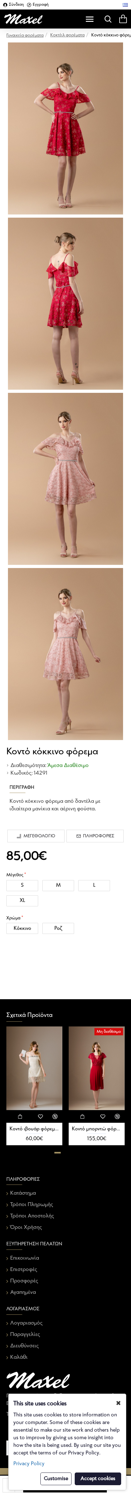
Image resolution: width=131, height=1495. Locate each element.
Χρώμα (13, 918)
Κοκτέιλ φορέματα (67, 35)
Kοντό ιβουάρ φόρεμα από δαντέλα (34, 1129)
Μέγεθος (14, 875)
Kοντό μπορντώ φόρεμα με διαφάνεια (96, 1129)
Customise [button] (56, 1479)
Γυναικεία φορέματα (25, 35)
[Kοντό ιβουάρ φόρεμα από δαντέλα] (34, 1068)
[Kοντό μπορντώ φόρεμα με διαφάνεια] (97, 1068)
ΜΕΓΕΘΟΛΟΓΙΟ (39, 836)
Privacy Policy (29, 1464)
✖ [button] (118, 1403)
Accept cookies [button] (97, 1479)
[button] (57, 1152)
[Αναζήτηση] (106, 19)
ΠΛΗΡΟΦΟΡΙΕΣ (98, 836)
